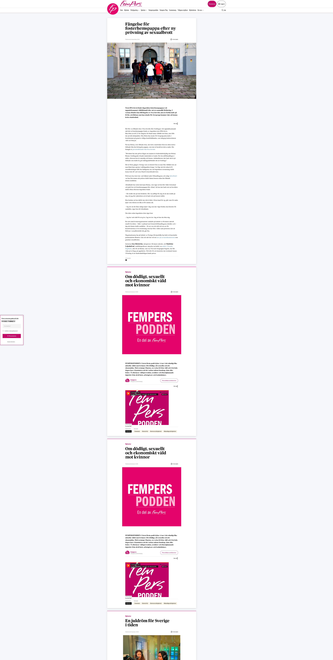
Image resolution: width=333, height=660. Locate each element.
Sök (225, 10)
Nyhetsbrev (192, 10)
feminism (137, 431)
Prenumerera (212, 4)
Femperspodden (153, 10)
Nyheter (126, 10)
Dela (175, 123)
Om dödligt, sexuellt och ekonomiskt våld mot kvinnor (145, 281)
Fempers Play (164, 10)
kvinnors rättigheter (156, 431)
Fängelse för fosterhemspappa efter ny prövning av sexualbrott (150, 28)
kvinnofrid (145, 431)
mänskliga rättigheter (170, 431)
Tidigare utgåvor (183, 10)
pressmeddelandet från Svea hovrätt (144, 149)
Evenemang (172, 10)
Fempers (133, 380)
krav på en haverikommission (166, 237)
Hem (121, 10)
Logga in (223, 4)
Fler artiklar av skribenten (169, 380)
